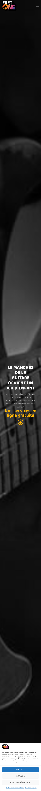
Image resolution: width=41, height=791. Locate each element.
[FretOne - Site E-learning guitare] (9, 6)
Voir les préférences (20, 782)
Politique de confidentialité (15, 788)
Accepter (20, 770)
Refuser (20, 776)
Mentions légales (31, 788)
